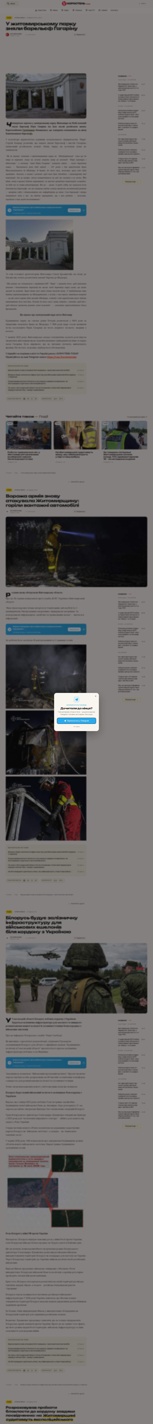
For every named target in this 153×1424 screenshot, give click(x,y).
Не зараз (76, 727)
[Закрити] (95, 696)
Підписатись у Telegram (78, 721)
